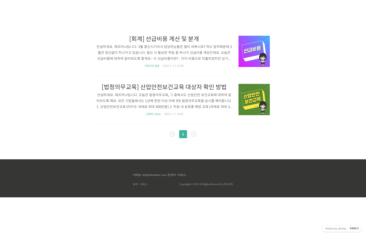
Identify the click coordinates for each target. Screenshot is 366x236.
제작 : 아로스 (140, 184)
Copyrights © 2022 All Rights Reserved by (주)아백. (206, 184)
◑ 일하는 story (153, 114)
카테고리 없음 (152, 66)
